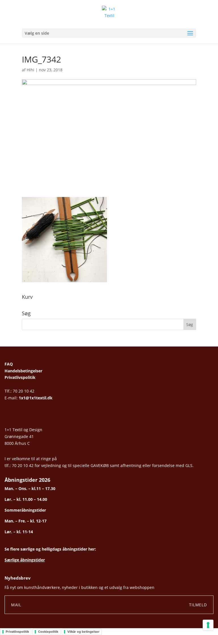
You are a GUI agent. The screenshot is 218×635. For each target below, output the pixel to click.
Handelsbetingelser (23, 370)
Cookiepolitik (48, 632)
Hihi (30, 69)
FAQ (9, 364)
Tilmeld (198, 604)
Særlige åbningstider (25, 560)
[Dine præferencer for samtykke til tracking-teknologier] (208, 625)
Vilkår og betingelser (83, 632)
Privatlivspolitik (20, 377)
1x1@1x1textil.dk (36, 397)
